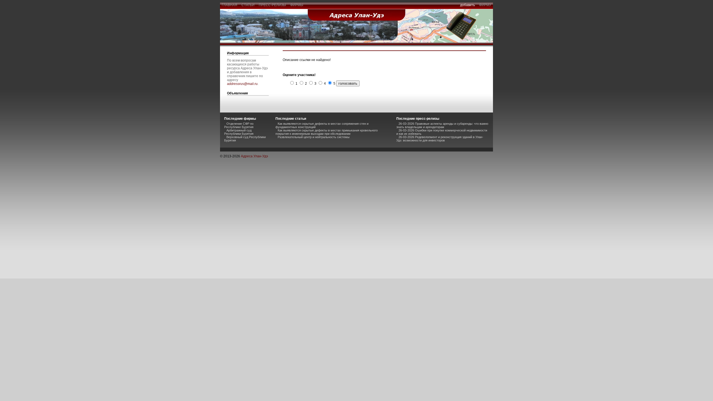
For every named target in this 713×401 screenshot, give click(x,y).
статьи (248, 5)
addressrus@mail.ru (242, 84)
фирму (485, 5)
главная (229, 5)
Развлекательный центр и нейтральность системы (314, 137)
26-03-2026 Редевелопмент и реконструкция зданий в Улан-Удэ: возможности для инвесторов (439, 138)
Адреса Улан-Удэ (254, 156)
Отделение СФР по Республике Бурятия (238, 125)
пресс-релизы (272, 5)
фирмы (297, 5)
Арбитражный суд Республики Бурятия (238, 132)
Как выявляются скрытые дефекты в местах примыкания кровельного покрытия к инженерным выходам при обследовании (326, 132)
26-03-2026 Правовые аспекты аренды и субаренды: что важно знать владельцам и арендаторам (442, 125)
